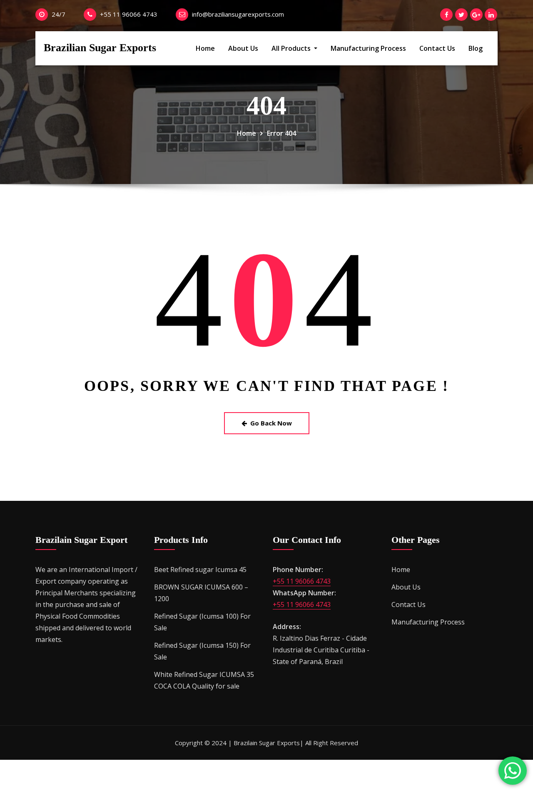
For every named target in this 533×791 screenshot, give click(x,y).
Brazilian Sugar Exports (100, 48)
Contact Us (437, 48)
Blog (475, 48)
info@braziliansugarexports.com (238, 14)
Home (205, 48)
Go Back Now (271, 423)
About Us (243, 48)
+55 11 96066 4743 (128, 14)
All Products (291, 48)
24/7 (58, 14)
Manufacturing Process (368, 48)
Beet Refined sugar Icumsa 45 (200, 569)
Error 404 (281, 133)
